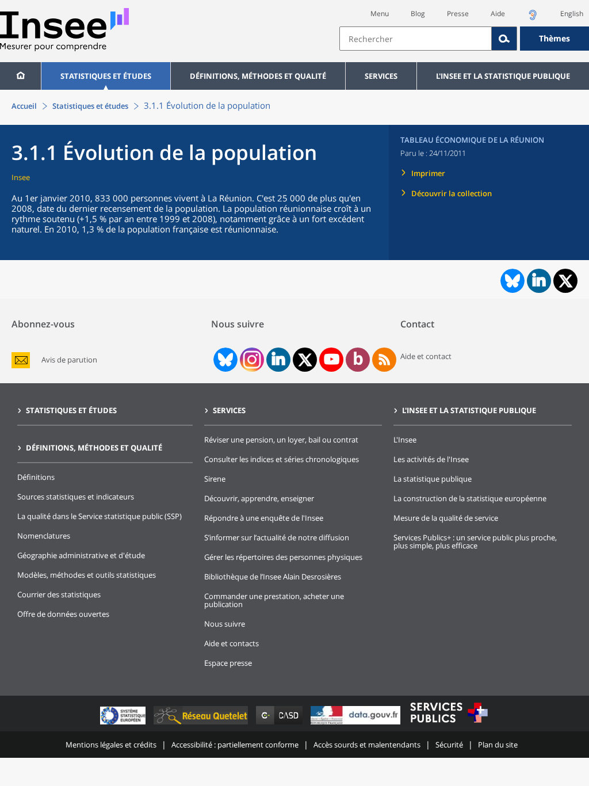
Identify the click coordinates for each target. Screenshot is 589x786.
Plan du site (498, 744)
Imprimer (428, 173)
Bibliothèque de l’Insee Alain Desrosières (272, 576)
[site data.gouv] (357, 724)
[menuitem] (20, 76)
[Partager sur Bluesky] (511, 281)
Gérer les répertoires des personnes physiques (283, 557)
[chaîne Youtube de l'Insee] (331, 360)
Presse (458, 13)
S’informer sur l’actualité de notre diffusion (276, 537)
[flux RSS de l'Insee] (384, 360)
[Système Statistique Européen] (124, 724)
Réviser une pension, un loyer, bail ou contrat (281, 439)
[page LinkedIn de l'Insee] (278, 359)
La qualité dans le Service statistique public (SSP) (99, 516)
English (571, 13)
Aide (498, 13)
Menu (379, 13)
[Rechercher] (504, 38)
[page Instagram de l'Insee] (251, 360)
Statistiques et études (105, 76)
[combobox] (464, 38)
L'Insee (404, 439)
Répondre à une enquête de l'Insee (263, 518)
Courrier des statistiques (59, 594)
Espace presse (228, 663)
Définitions (36, 477)
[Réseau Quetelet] (202, 724)
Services (381, 76)
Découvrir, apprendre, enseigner (259, 498)
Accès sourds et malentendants (366, 744)
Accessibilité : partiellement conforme (235, 744)
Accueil (24, 106)
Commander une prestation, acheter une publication (274, 600)
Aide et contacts (231, 643)
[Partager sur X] (566, 281)
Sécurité (449, 744)
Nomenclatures (43, 536)
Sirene (214, 479)
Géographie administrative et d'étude (81, 555)
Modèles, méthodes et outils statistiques (86, 575)
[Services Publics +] (448, 724)
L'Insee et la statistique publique (503, 76)
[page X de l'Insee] (305, 360)
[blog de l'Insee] (358, 359)
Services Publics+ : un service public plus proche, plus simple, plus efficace (475, 541)
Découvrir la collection (451, 193)
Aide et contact (426, 356)
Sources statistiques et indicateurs (75, 496)
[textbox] (415, 38)
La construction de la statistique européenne (469, 498)
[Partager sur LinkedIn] (539, 280)
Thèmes (554, 38)
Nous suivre (224, 624)
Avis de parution (69, 360)
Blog (418, 13)
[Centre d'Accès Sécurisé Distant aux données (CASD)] (280, 724)
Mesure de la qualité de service (445, 518)
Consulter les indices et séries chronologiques (281, 459)
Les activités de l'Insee (431, 459)
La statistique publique (432, 479)
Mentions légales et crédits (111, 744)
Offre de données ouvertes (63, 614)
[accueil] (20, 76)
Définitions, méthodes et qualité (258, 76)
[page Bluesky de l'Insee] (224, 360)
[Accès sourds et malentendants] (532, 18)
